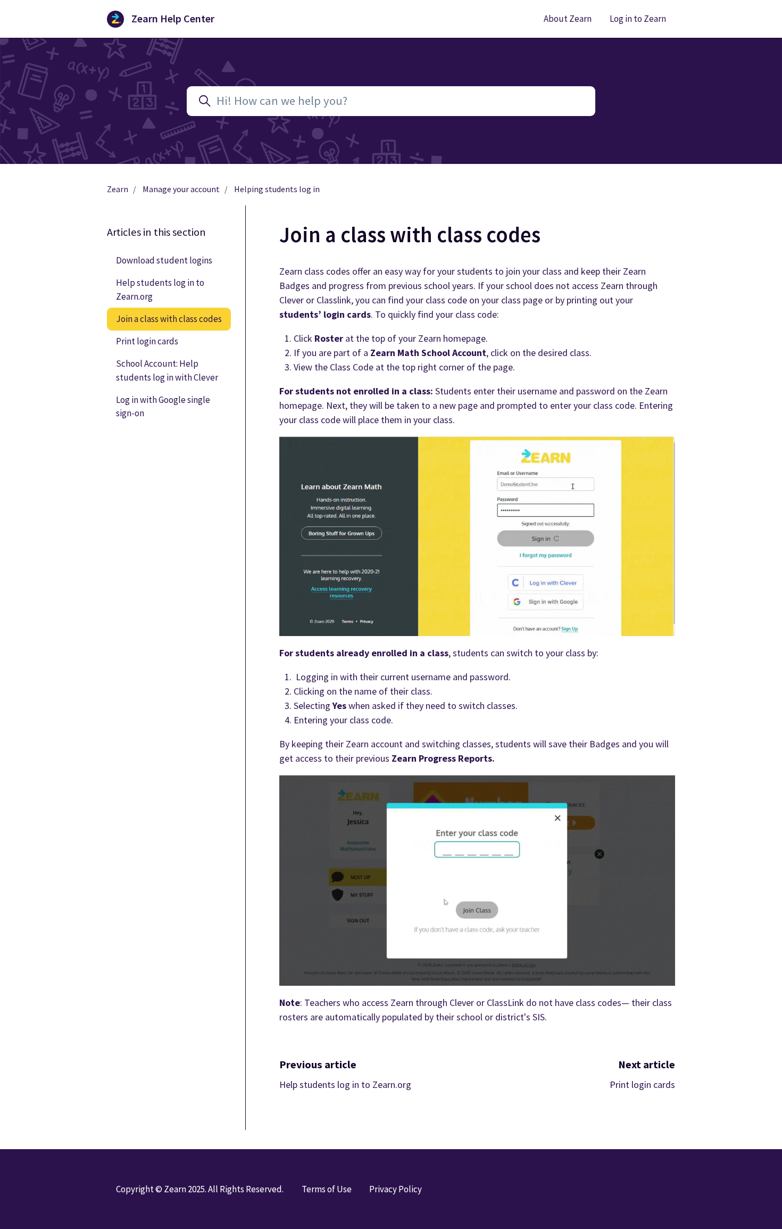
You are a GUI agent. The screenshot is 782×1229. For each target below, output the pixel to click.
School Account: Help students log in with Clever (167, 370)
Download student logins (164, 260)
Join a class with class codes (169, 319)
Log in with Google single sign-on (163, 406)
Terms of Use (327, 1189)
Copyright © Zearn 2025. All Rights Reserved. (200, 1189)
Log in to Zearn (638, 18)
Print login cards (642, 1084)
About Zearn (568, 18)
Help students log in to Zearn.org (345, 1084)
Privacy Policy (395, 1189)
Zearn (117, 189)
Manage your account (181, 189)
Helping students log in (277, 189)
